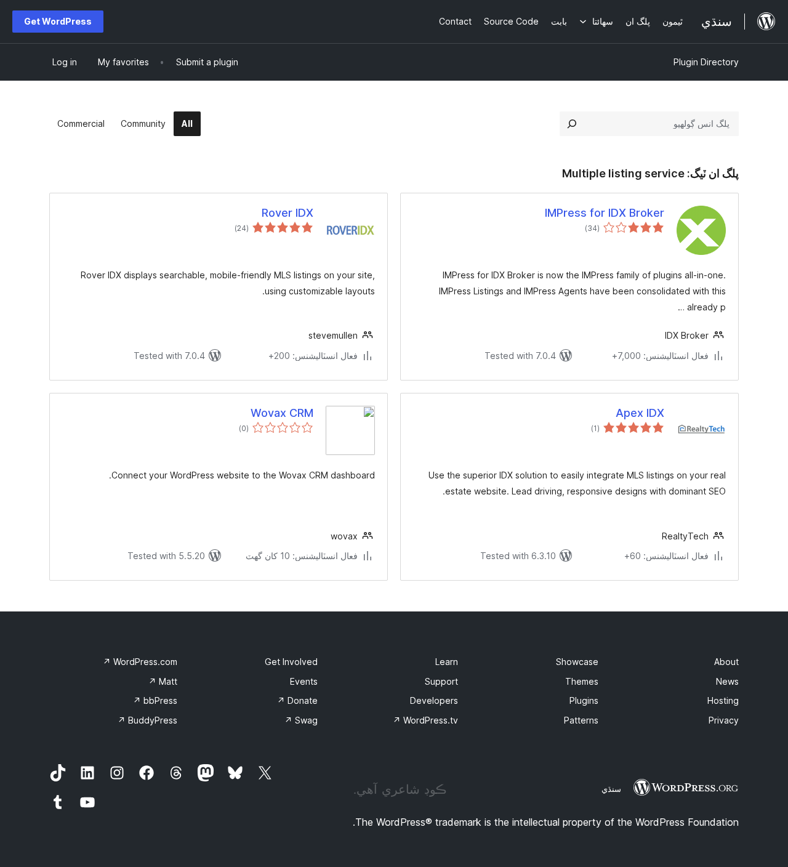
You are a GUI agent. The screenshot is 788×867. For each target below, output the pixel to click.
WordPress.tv (425, 720)
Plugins (583, 700)
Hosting (723, 700)
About (726, 661)
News (727, 681)
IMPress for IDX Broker (604, 212)
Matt (162, 681)
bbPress (155, 700)
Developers (434, 700)
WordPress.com (140, 661)
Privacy (724, 720)
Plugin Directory (706, 62)
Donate (297, 700)
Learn (446, 661)
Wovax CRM (282, 412)
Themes (581, 681)
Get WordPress (58, 21)
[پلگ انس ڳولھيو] (572, 123)
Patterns (581, 720)
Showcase (577, 661)
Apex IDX (640, 412)
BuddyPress (147, 720)
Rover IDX (287, 212)
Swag (301, 720)
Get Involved (291, 661)
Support (441, 681)
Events (304, 681)
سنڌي (611, 789)
